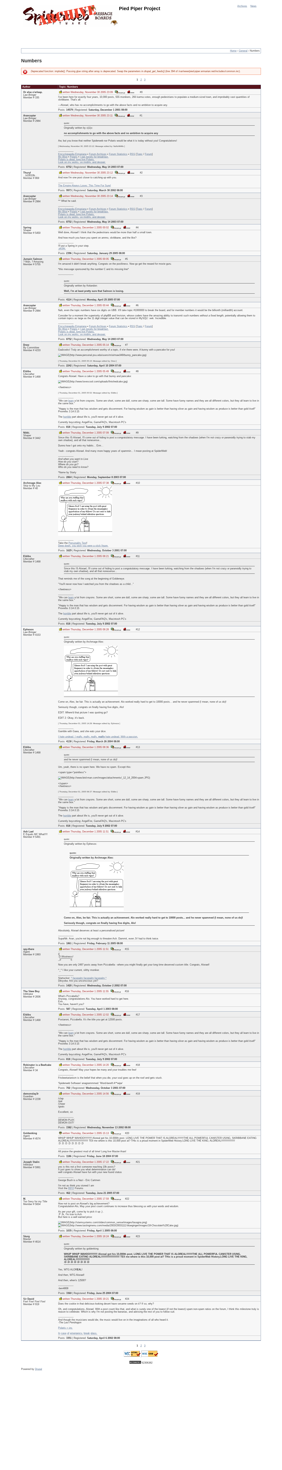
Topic (140, 154)
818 (68, 427)
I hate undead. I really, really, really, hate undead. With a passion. (98, 736)
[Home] (71, 16)
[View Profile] (120, 92)
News (253, 6)
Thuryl (27, 172)
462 (68, 1193)
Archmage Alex (32, 483)
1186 (68, 1156)
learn (71, 400)
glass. (94, 1333)
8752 (69, 167)
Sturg (26, 1236)
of (68, 1333)
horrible (67, 417)
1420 (69, 985)
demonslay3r (31, 1093)
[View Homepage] (130, 92)
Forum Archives (97, 154)
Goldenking (30, 1133)
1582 (69, 1127)
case (63, 1333)
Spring (27, 227)
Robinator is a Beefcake (37, 1065)
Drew (26, 345)
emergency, (76, 1333)
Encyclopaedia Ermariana (72, 154)
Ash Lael (28, 831)
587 (68, 1009)
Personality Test (77, 543)
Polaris (74, 157)
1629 (69, 550)
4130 (69, 741)
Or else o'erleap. (33, 92)
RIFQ (71, 1188)
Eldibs (27, 371)
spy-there (28, 949)
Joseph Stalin (31, 1162)
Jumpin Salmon (32, 259)
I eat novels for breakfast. (94, 157)
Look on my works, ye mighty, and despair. (82, 162)
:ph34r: (62, 248)
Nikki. (26, 432)
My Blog (62, 157)
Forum (148, 154)
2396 (69, 253)
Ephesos (28, 629)
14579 (69, 110)
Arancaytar (29, 115)
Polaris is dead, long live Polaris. (76, 159)
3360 (69, 1293)
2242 (69, 365)
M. (24, 1199)
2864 (69, 477)
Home (233, 50)
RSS (132, 154)
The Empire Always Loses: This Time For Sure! (84, 185)
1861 (69, 943)
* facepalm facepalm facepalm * (88, 978)
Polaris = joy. (65, 1328)
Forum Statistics (118, 154)
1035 (69, 1230)
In (59, 1333)
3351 (69, 1338)
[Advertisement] (91, 35)
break (87, 1333)
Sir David (28, 1299)
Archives (242, 6)
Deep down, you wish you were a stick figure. (83, 545)
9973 (69, 190)
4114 (68, 299)
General (243, 50)
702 (68, 1088)
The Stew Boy (31, 991)
